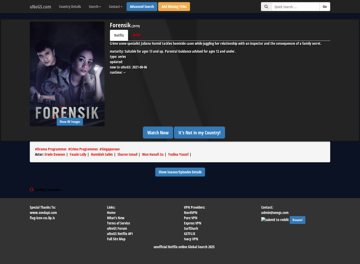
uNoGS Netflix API (120, 233)
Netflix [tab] (119, 35)
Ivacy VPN (191, 238)
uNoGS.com (40, 6)
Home (111, 212)
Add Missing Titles (174, 6)
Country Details (70, 6)
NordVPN (190, 212)
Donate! (298, 220)
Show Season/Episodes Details (180, 171)
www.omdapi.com (43, 212)
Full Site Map (116, 238)
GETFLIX (189, 233)
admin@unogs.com (275, 212)
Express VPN (192, 223)
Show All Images (70, 121)
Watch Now (158, 132)
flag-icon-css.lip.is (42, 217)
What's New (115, 217)
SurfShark (191, 228)
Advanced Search (142, 6)
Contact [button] (114, 6)
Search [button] (93, 6)
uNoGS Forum (117, 228)
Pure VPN (190, 217)
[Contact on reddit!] (275, 219)
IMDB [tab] (137, 35)
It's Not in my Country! (199, 132)
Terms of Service (118, 223)
